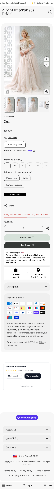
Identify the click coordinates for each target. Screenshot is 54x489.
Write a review (32, 376)
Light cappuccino (14, 185)
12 (15, 165)
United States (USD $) (28, 456)
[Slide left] (46, 64)
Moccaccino (11, 178)
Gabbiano (9, 116)
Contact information (37, 475)
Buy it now (25, 245)
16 (30, 165)
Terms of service (43, 470)
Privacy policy (26, 470)
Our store (11, 447)
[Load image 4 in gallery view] (44, 104)
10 (7, 165)
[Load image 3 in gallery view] (33, 104)
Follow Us (11, 429)
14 (22, 165)
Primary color (18, 172)
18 (38, 165)
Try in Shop (15, 194)
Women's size (13, 159)
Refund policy (10, 470)
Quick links (12, 438)
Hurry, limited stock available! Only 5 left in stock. (26, 214)
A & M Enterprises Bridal (31, 461)
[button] (47, 485)
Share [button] (11, 205)
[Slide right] (46, 58)
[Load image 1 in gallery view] (9, 104)
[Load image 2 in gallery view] (21, 104)
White (25, 178)
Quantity (8, 221)
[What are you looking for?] (50, 12)
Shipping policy (18, 475)
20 (45, 165)
